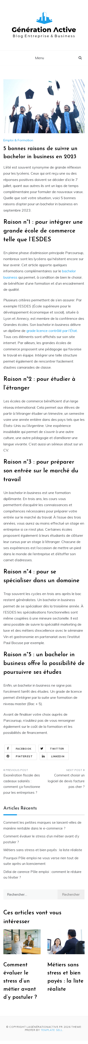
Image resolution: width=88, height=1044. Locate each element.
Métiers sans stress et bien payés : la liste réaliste (42, 850)
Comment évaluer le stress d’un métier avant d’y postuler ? (20, 981)
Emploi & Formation (18, 140)
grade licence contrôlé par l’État (51, 330)
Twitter (57, 748)
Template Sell (52, 1030)
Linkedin (58, 756)
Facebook (23, 748)
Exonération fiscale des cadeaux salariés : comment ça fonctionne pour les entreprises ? (21, 784)
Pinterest (24, 756)
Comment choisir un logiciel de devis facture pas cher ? (66, 781)
